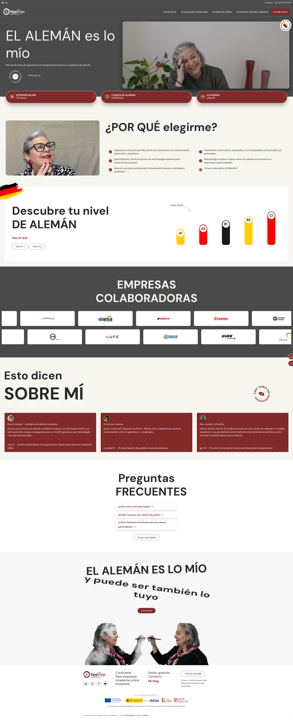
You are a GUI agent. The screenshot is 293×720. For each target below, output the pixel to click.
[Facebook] (98, 683)
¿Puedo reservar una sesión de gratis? (139, 514)
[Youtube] (105, 683)
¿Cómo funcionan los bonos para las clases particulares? (142, 524)
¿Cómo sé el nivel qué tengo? (134, 506)
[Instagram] (92, 683)
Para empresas (126, 676)
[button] (180, 236)
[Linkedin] (85, 683)
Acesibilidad (186, 686)
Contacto (155, 676)
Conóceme (123, 673)
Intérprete (123, 684)
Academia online (127, 680)
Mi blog (153, 681)
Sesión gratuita (159, 673)
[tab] (146, 506)
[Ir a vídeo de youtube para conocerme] (15, 77)
